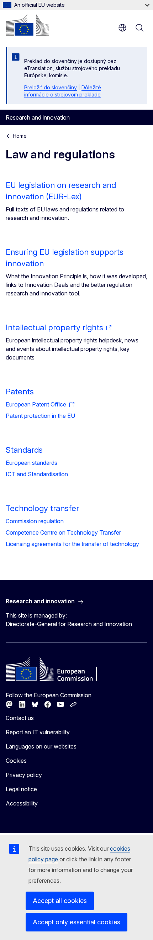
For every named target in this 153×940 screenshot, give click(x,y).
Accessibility (22, 803)
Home (20, 136)
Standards (24, 450)
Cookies (16, 760)
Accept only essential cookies (76, 922)
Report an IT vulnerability (38, 732)
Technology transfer (42, 508)
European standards (31, 462)
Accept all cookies (60, 900)
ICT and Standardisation (37, 474)
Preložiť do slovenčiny (50, 87)
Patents (20, 391)
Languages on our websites (41, 746)
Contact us (20, 717)
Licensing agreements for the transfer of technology (72, 543)
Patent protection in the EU (40, 415)
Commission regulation (35, 521)
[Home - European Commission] (27, 25)
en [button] (122, 28)
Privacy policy (24, 774)
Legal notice (21, 789)
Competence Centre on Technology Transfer (63, 532)
